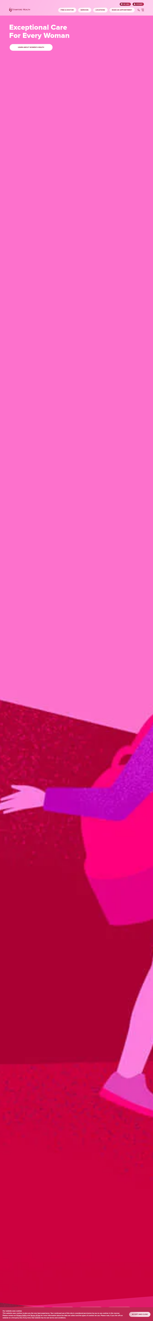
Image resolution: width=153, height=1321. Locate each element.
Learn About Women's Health (31, 47)
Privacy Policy (21, 1315)
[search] (138, 10)
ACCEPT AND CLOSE (140, 1314)
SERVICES (84, 10)
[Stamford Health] (19, 9)
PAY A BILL (126, 4)
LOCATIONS (100, 10)
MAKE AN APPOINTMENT (122, 10)
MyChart (139, 4)
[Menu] (142, 10)
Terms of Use (35, 1315)
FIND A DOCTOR (67, 10)
